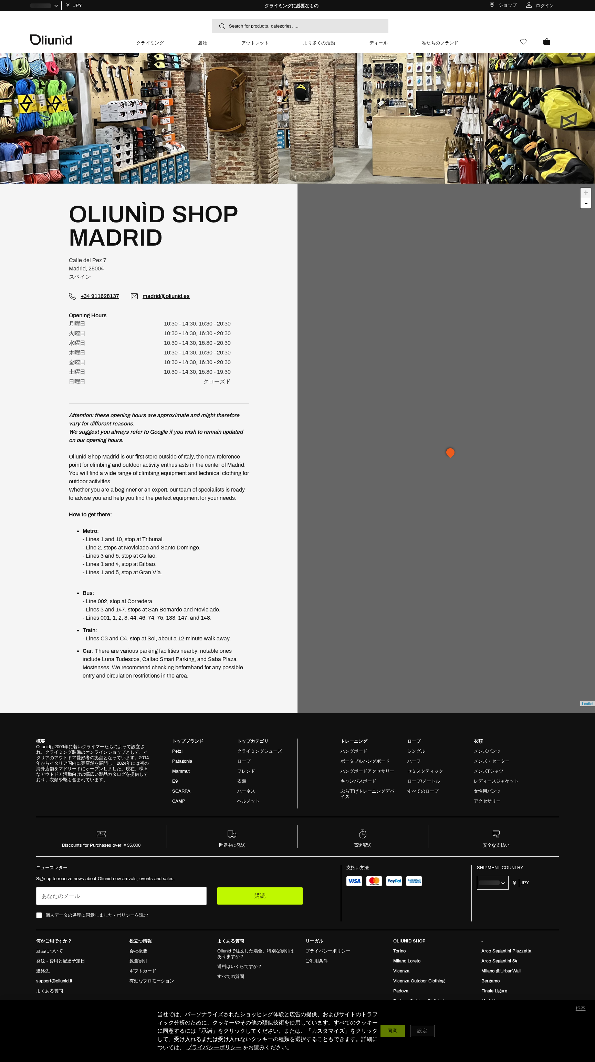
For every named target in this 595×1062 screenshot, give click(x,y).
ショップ (508, 5)
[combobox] (300, 26)
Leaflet (587, 703)
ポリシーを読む (132, 915)
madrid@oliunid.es (166, 296)
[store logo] (74, 39)
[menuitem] (150, 46)
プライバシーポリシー (213, 1047)
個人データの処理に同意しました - (96, 915)
